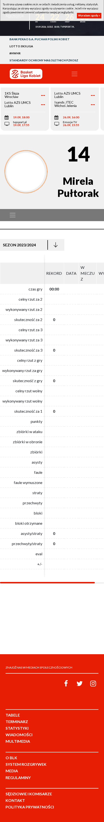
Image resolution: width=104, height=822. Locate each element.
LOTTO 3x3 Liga (21, 46)
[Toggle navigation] (74, 74)
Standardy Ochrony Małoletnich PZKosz (43, 60)
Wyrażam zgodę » (89, 15)
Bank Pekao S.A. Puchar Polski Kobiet (39, 39)
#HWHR (15, 53)
